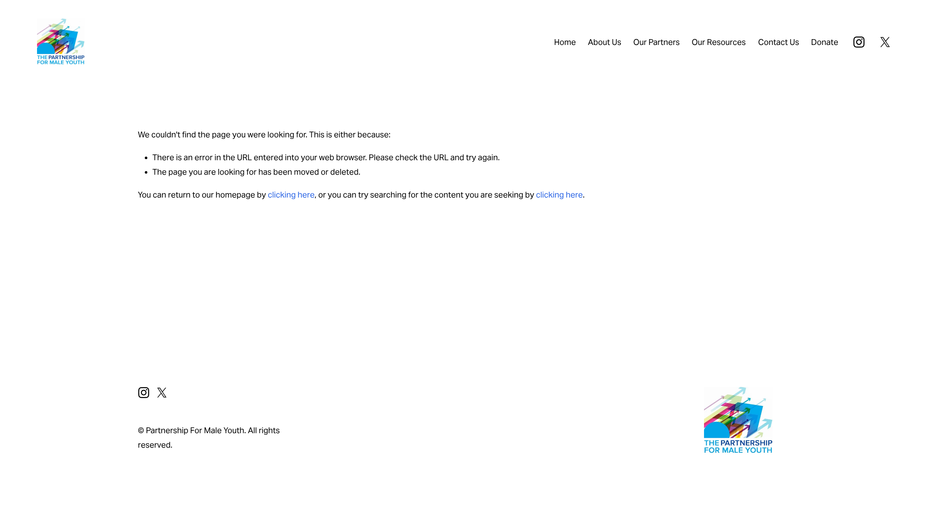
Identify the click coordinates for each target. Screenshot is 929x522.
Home (565, 42)
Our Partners (656, 42)
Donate (824, 42)
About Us (604, 42)
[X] (885, 42)
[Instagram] (859, 42)
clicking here (291, 195)
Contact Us (778, 42)
